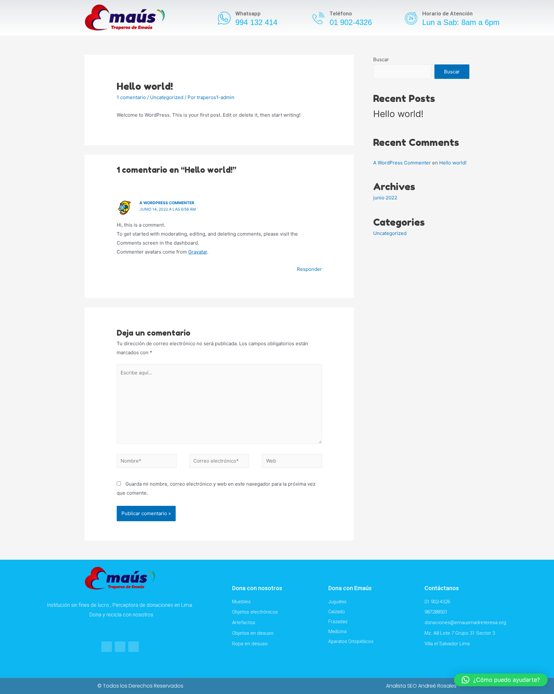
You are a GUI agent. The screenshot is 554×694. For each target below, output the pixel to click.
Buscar (381, 59)
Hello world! (398, 113)
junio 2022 (385, 198)
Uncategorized (166, 97)
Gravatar (197, 252)
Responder (309, 269)
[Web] (292, 462)
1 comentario (131, 97)
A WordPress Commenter (166, 202)
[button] (501, 679)
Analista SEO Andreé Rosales (421, 686)
